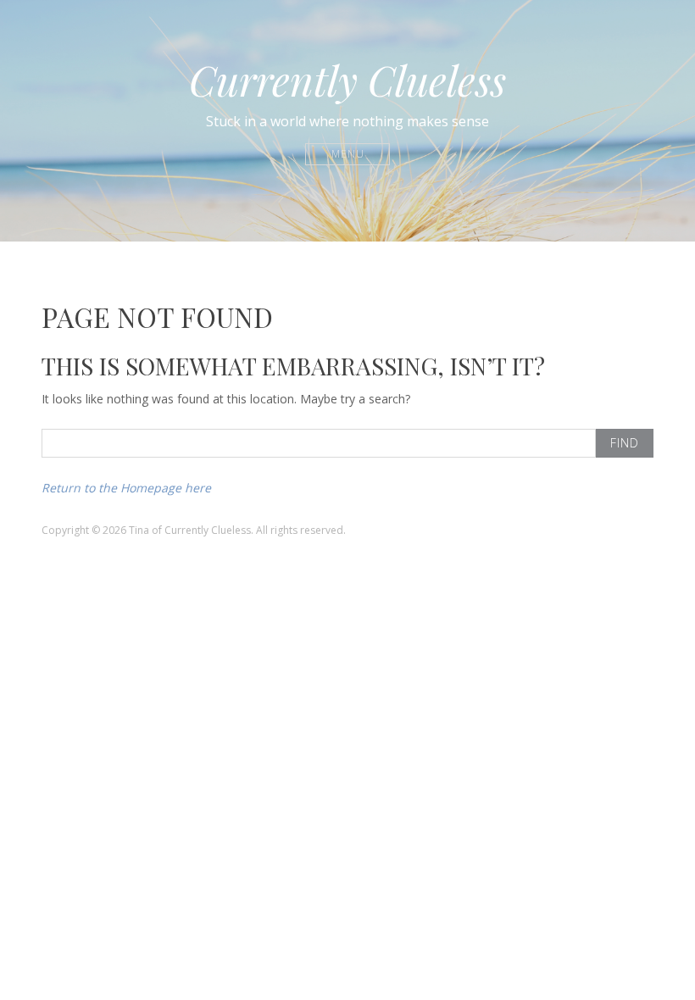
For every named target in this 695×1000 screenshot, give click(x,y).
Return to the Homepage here (126, 488)
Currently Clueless (347, 80)
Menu (347, 154)
